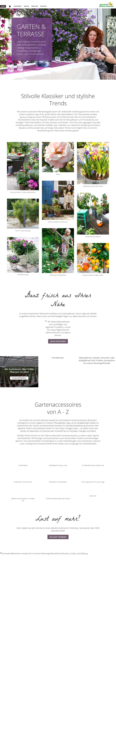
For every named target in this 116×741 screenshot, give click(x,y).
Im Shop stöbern (58, 537)
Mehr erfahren (58, 341)
